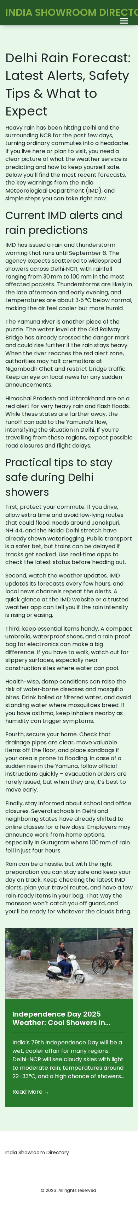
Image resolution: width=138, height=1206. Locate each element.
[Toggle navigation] (124, 21)
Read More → (31, 1092)
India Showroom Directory (37, 1152)
